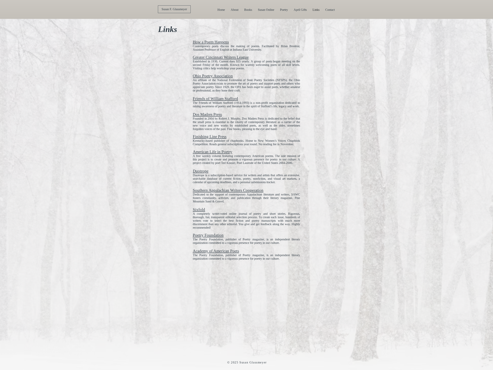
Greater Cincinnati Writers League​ (221, 57)
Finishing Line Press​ (209, 136)
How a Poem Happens (211, 42)
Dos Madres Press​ (207, 114)
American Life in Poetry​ (212, 151)
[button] (248, 9)
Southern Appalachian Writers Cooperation (228, 190)
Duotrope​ (200, 171)
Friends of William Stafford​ (215, 98)
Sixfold (199, 209)
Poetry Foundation (208, 235)
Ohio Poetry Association (213, 76)
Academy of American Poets (216, 251)
